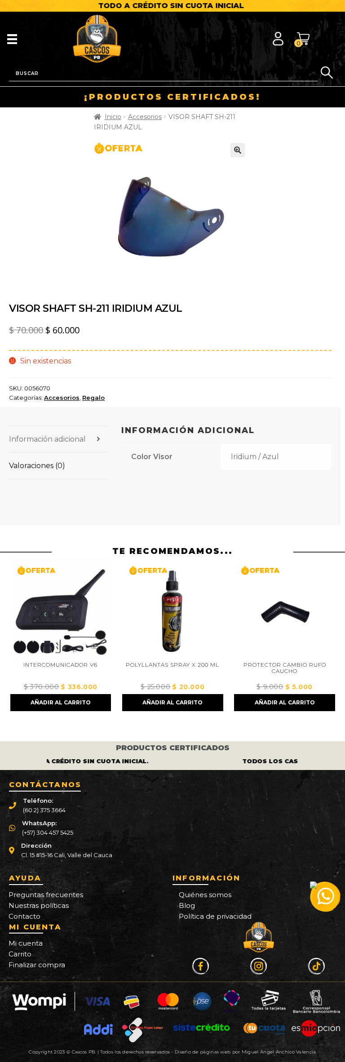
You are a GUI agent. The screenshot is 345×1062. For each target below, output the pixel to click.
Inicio (113, 117)
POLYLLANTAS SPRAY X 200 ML (60, 665)
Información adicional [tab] (47, 439)
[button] (237, 150)
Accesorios (145, 117)
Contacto (24, 916)
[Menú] (12, 39)
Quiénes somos (205, 894)
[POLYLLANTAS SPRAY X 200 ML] (60, 608)
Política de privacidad (215, 916)
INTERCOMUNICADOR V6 (285, 665)
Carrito (20, 954)
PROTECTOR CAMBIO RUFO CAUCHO (173, 668)
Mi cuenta (26, 943)
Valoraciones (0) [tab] (37, 465)
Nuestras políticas (39, 905)
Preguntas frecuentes (46, 894)
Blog (187, 905)
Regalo (93, 397)
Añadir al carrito (61, 702)
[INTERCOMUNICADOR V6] (284, 608)
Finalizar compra (37, 964)
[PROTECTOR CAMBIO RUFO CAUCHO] (172, 608)
